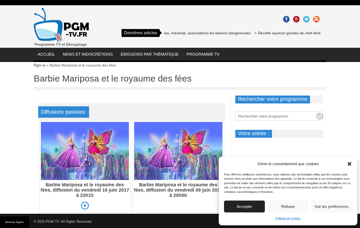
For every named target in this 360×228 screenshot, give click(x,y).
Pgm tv (39, 65)
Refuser (288, 206)
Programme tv (203, 54)
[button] (349, 164)
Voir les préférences (331, 206)
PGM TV (52, 222)
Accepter (244, 206)
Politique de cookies (288, 218)
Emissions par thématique (150, 54)
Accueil (46, 54)
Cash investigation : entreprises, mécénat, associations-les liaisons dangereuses (180, 33)
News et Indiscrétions (88, 54)
